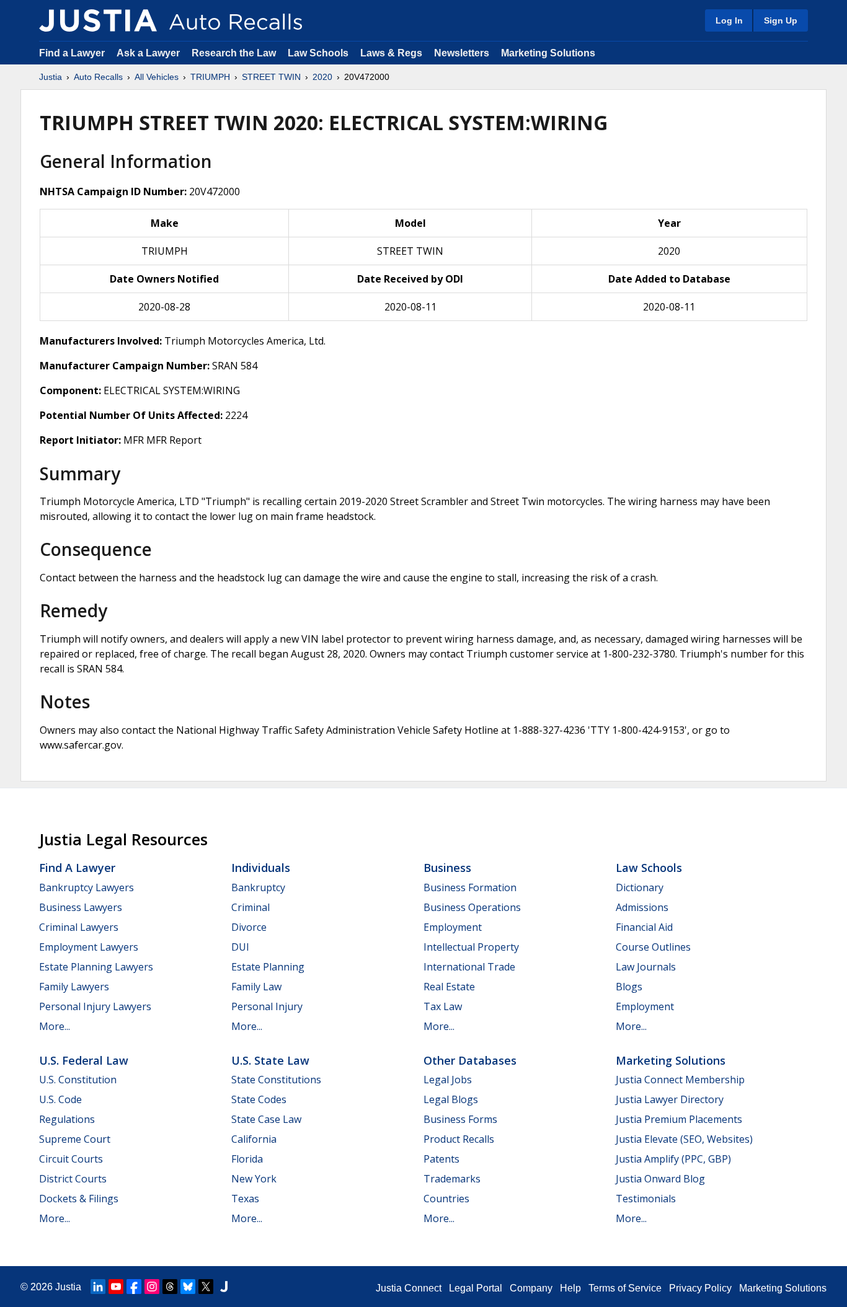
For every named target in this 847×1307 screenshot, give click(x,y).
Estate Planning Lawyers (96, 967)
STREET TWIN (271, 77)
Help (570, 1288)
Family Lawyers (74, 986)
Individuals (260, 867)
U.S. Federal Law (83, 1060)
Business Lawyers (80, 907)
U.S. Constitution (78, 1079)
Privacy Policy (700, 1288)
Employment (452, 927)
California (254, 1139)
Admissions (642, 907)
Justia (50, 77)
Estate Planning (267, 967)
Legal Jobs (447, 1079)
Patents (441, 1159)
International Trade (469, 967)
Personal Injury (267, 1006)
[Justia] (98, 20)
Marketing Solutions (548, 53)
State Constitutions (276, 1079)
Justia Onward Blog (660, 1179)
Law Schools (318, 53)
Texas (245, 1198)
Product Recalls (458, 1139)
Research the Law (234, 53)
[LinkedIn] (98, 1286)
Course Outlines (653, 947)
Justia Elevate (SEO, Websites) (684, 1139)
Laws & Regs (391, 53)
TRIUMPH (210, 77)
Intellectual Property (471, 947)
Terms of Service (625, 1288)
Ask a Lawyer (149, 53)
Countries (446, 1198)
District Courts (73, 1179)
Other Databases (470, 1060)
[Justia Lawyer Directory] (223, 1286)
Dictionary (639, 887)
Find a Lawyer (72, 53)
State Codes (258, 1099)
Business (447, 867)
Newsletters (461, 53)
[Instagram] (151, 1286)
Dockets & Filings (78, 1198)
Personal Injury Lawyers (95, 1006)
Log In (729, 20)
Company (531, 1288)
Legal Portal (475, 1288)
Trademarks (452, 1179)
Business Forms (460, 1119)
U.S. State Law (270, 1060)
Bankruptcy (258, 887)
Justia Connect (408, 1288)
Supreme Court (74, 1139)
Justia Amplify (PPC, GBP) (673, 1159)
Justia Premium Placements (679, 1119)
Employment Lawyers (88, 947)
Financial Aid (644, 927)
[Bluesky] (187, 1286)
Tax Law (442, 1006)
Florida (247, 1159)
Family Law (256, 986)
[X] (205, 1286)
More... (54, 1026)
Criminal (250, 907)
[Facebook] (133, 1286)
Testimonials (646, 1198)
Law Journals (646, 967)
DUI (240, 947)
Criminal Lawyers (78, 927)
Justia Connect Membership (680, 1079)
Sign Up (780, 20)
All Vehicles (157, 77)
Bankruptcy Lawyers (86, 887)
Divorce (249, 927)
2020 (322, 77)
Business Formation (470, 887)
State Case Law (266, 1119)
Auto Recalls (98, 77)
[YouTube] (116, 1286)
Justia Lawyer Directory (670, 1099)
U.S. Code (60, 1099)
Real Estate (449, 986)
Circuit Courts (71, 1159)
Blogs (629, 986)
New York (254, 1179)
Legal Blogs (450, 1099)
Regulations (67, 1119)
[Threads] (169, 1286)
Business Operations (472, 907)
